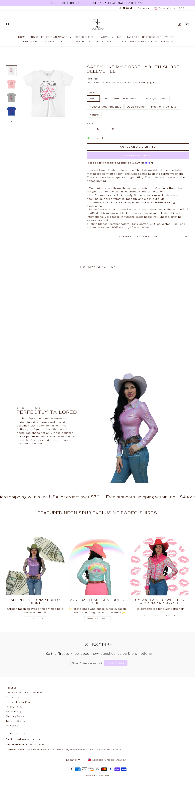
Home (22, 37)
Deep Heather (136, 106)
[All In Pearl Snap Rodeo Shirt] (35, 566)
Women (106, 37)
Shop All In (35, 619)
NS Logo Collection (56, 41)
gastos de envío (101, 82)
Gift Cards (95, 41)
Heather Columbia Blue (105, 106)
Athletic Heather (125, 98)
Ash (164, 98)
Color (92, 92)
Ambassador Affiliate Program (151, 41)
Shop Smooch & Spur (159, 615)
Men (119, 37)
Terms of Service (16, 721)
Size (90, 123)
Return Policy (14, 711)
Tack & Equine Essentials (144, 37)
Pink (106, 98)
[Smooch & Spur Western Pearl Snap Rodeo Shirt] (159, 566)
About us (11, 687)
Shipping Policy (15, 716)
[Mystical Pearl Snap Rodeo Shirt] (97, 566)
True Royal (149, 98)
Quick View (27, 337)
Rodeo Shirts (85, 37)
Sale (78, 41)
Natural (94, 114)
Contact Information (18, 702)
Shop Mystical (98, 619)
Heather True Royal (164, 106)
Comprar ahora (138, 155)
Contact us (115, 41)
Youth (169, 37)
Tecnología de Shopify (97, 775)
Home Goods (30, 41)
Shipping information (138, 236)
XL (114, 129)
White (93, 98)
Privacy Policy (14, 706)
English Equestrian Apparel (49, 37)
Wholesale (12, 725)
